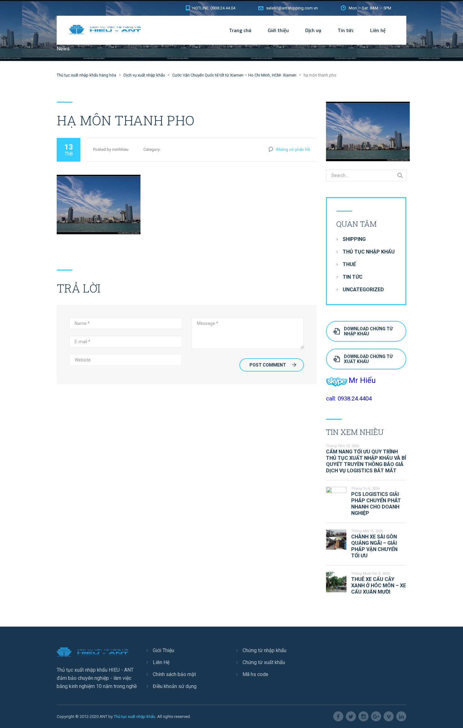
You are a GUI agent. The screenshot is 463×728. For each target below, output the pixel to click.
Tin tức (346, 30)
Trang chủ (240, 30)
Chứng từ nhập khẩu (264, 650)
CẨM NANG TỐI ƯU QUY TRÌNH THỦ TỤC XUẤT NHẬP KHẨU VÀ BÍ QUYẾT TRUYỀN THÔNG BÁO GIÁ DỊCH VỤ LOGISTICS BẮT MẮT (366, 461)
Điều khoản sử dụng (175, 686)
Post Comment (267, 364)
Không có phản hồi (293, 149)
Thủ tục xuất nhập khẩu (134, 716)
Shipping (354, 239)
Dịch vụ (313, 30)
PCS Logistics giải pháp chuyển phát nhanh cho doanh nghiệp (376, 503)
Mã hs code (255, 674)
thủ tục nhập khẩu (369, 252)
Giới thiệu (278, 30)
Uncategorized (363, 290)
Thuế (349, 264)
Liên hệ (378, 30)
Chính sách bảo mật (174, 674)
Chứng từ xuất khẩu (264, 662)
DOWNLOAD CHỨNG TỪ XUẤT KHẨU (368, 359)
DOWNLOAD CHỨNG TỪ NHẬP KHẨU (368, 331)
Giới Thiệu (163, 650)
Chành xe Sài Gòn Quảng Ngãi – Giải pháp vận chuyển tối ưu (374, 546)
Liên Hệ (161, 662)
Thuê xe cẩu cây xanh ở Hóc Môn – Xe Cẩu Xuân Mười (378, 585)
